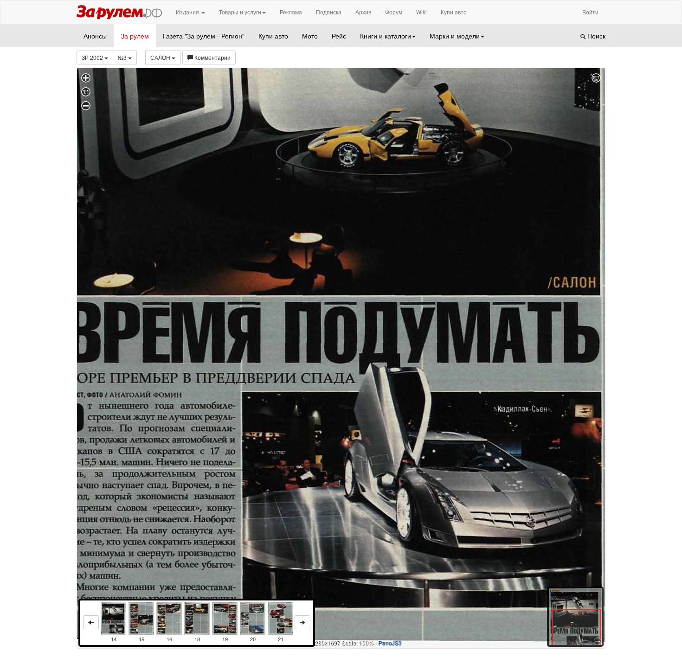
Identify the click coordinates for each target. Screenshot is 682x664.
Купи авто (454, 12)
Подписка (328, 12)
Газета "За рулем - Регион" (203, 35)
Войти (590, 12)
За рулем (135, 35)
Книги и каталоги (385, 35)
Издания (188, 12)
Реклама (291, 12)
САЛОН (161, 57)
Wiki (421, 12)
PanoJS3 (389, 642)
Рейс (339, 35)
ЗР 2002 (93, 57)
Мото (310, 35)
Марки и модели (455, 35)
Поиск (595, 35)
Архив (363, 12)
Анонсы (95, 35)
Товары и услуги (240, 12)
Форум (393, 12)
